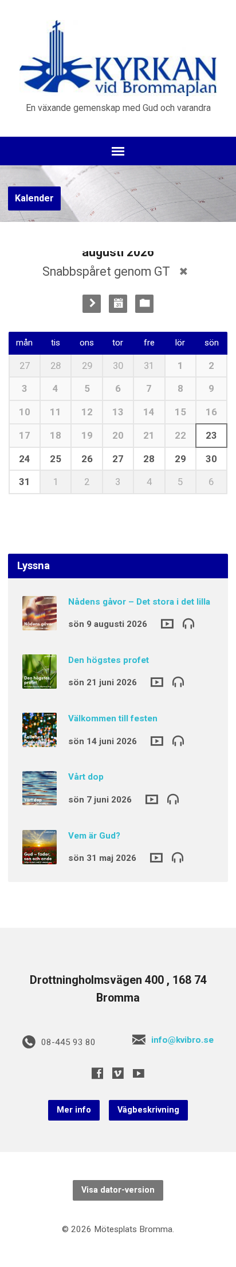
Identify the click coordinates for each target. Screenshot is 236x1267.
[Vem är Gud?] (39, 856)
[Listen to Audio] (188, 623)
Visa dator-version (118, 1190)
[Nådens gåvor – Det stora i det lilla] (39, 622)
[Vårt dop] (39, 798)
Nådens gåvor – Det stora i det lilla (139, 602)
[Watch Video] (167, 624)
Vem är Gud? (94, 836)
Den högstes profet (108, 660)
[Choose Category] (144, 304)
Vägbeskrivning (148, 1110)
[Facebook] (97, 1073)
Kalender (34, 198)
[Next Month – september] (91, 304)
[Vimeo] (118, 1073)
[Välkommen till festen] (39, 739)
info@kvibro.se (182, 1040)
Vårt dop (86, 777)
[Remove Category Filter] (183, 271)
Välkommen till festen (113, 718)
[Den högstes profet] (39, 681)
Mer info (74, 1110)
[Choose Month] (118, 304)
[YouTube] (138, 1073)
